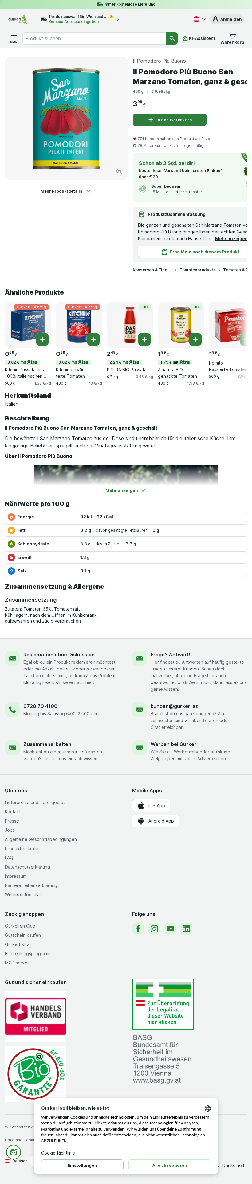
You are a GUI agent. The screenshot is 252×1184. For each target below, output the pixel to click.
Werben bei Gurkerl (174, 744)
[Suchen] (172, 38)
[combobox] (94, 38)
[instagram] (154, 929)
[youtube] (170, 929)
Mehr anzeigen (231, 238)
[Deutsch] (199, 19)
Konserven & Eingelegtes (152, 269)
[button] (226, 19)
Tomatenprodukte (197, 269)
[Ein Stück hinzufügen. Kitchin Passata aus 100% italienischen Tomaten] (42, 339)
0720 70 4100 (40, 706)
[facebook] (138, 929)
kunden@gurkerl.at (174, 706)
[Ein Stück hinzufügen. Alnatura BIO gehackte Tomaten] (195, 339)
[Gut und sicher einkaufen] (35, 1074)
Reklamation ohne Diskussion (59, 654)
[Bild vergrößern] (119, 171)
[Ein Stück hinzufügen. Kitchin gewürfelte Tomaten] (93, 339)
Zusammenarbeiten (47, 744)
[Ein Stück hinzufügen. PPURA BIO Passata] (144, 339)
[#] (163, 1004)
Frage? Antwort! (171, 654)
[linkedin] (186, 929)
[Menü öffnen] (14, 38)
